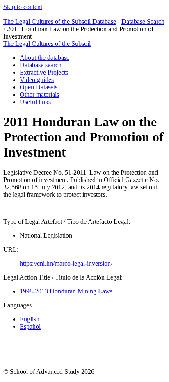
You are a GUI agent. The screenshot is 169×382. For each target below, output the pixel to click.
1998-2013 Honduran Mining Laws (66, 291)
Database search (41, 64)
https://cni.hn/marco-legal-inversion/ (66, 263)
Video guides (37, 79)
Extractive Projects (44, 72)
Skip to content (22, 6)
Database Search (142, 21)
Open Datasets (38, 87)
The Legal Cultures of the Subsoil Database (59, 21)
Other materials (39, 94)
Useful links (35, 101)
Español (30, 326)
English (29, 319)
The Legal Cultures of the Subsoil (47, 43)
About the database (44, 57)
